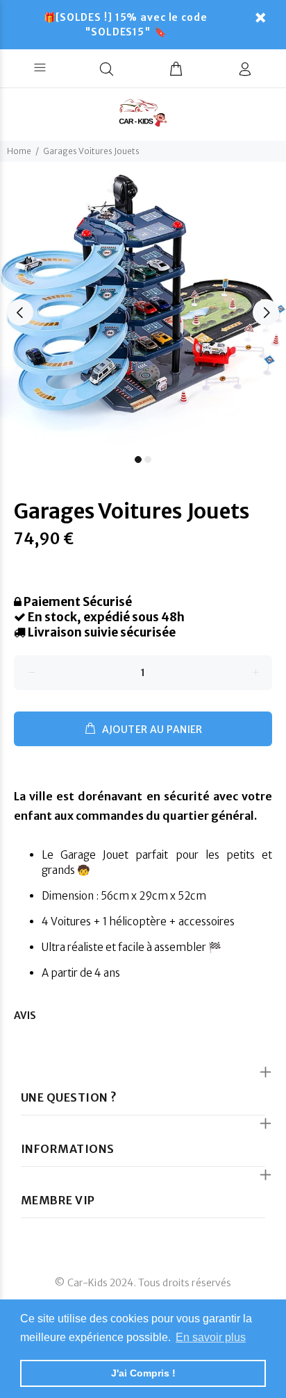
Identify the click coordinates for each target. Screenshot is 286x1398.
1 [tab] (138, 459)
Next (266, 312)
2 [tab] (147, 459)
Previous (20, 312)
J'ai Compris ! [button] (143, 1373)
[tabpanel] (143, 305)
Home (19, 151)
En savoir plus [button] (211, 1337)
